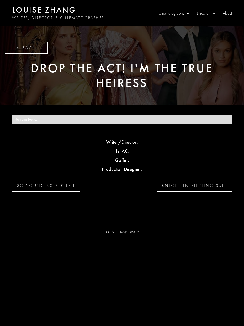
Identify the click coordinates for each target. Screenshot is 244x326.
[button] (174, 13)
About (227, 13)
